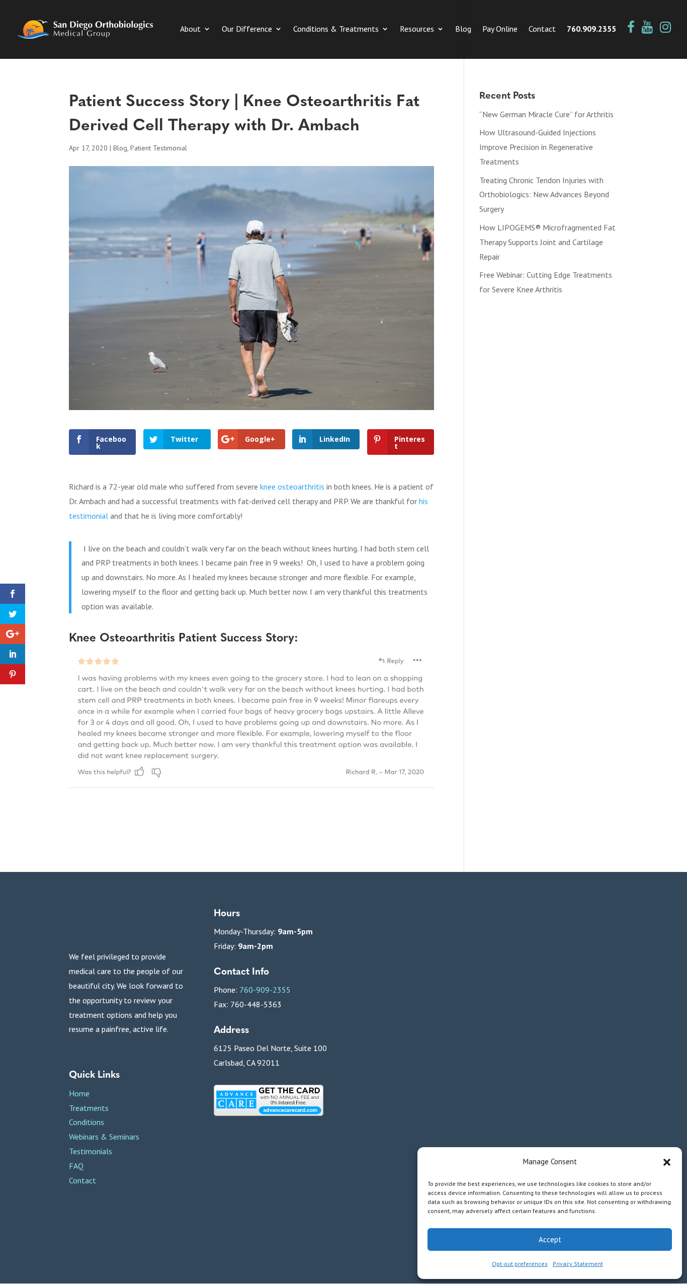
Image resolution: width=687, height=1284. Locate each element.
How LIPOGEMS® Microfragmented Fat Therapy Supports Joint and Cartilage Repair (547, 242)
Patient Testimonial (158, 147)
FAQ (76, 1166)
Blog (463, 29)
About (190, 29)
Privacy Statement (578, 1263)
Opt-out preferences (520, 1263)
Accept (550, 1239)
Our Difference (247, 29)
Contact (542, 29)
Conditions (86, 1122)
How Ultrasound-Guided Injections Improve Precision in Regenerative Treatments (537, 147)
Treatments (89, 1108)
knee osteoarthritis (292, 487)
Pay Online (500, 29)
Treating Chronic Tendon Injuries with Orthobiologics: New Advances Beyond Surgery (544, 194)
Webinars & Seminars (104, 1137)
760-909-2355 (265, 990)
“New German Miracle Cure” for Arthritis (546, 114)
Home (79, 1093)
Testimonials (90, 1151)
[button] (667, 1162)
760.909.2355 (591, 29)
